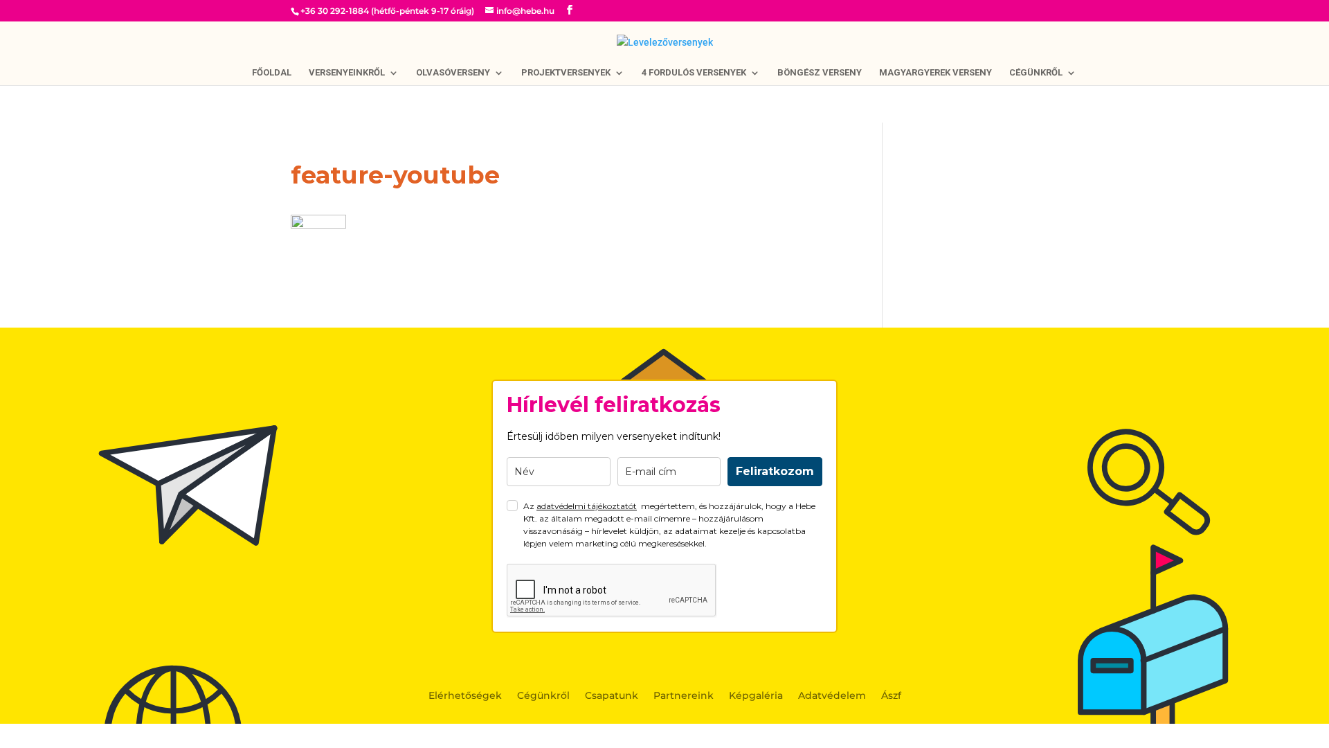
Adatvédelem (832, 696)
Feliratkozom (775, 471)
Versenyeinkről (347, 73)
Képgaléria (756, 696)
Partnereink (683, 696)
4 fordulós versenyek (694, 73)
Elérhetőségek (465, 696)
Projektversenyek (566, 73)
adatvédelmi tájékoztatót (586, 506)
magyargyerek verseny (935, 73)
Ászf (891, 696)
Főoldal (271, 73)
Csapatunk (611, 696)
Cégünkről (1036, 73)
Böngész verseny (819, 73)
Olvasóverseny (453, 73)
